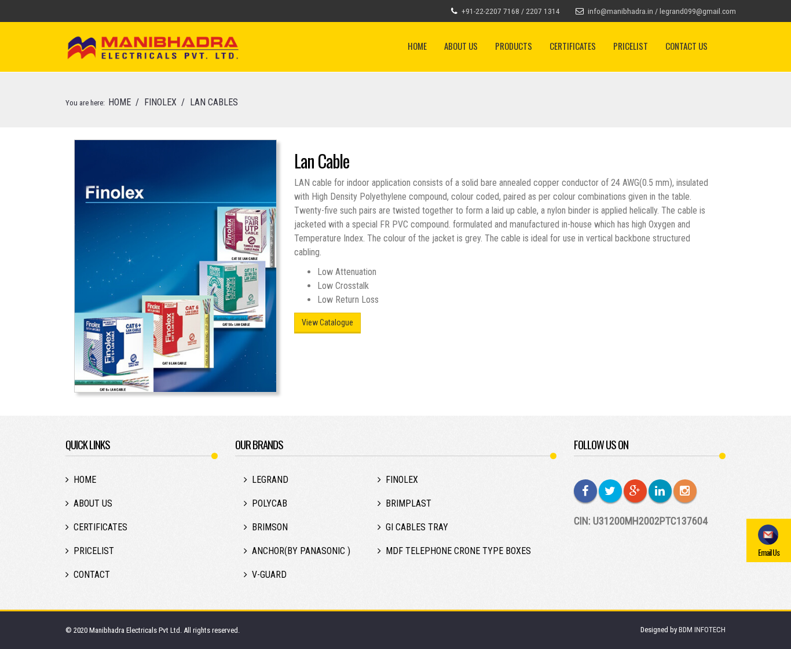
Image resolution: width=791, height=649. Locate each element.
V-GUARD (269, 574)
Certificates (573, 45)
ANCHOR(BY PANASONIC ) (301, 550)
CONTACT (92, 574)
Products (513, 45)
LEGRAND (270, 479)
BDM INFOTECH (702, 629)
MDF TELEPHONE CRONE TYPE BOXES (458, 550)
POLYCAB (269, 503)
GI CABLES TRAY (417, 527)
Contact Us (686, 45)
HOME (119, 102)
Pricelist (630, 45)
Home (417, 45)
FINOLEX (160, 102)
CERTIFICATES (100, 527)
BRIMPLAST (408, 503)
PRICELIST (94, 550)
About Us (461, 45)
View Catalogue (327, 322)
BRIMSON (270, 527)
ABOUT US (93, 503)
